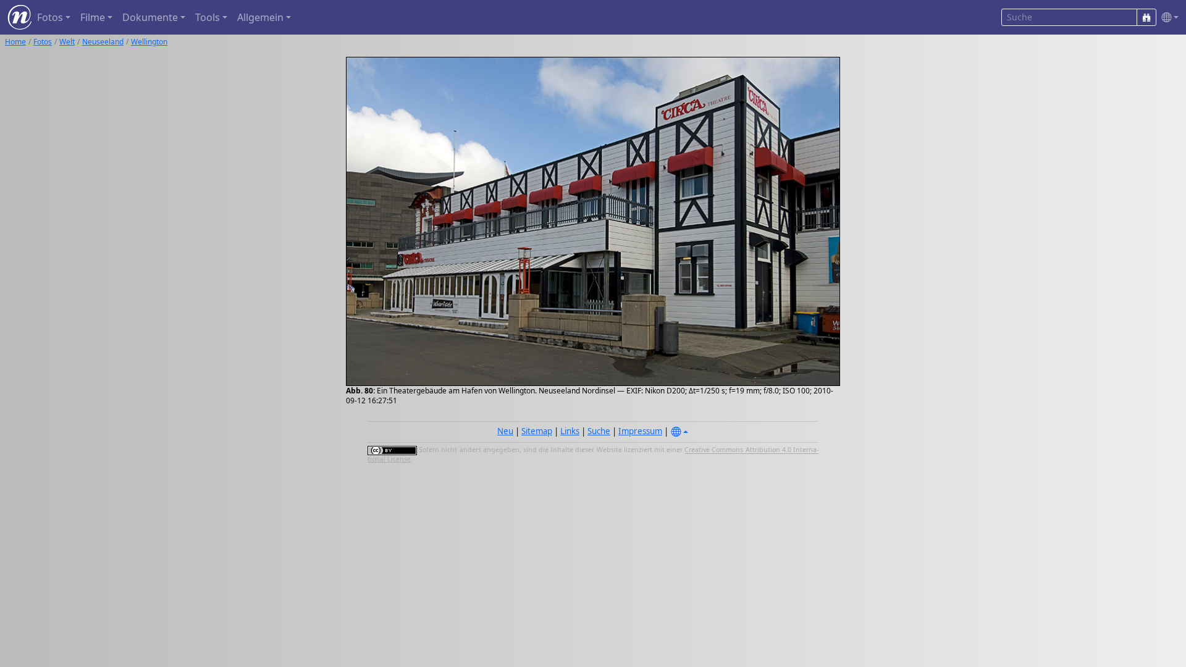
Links (569, 431)
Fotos (42, 41)
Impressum (640, 431)
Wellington (149, 41)
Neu (505, 431)
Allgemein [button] (260, 17)
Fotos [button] (50, 17)
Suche (598, 431)
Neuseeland (103, 41)
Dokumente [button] (150, 17)
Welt (67, 41)
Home (15, 41)
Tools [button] (207, 17)
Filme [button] (92, 17)
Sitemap (536, 431)
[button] (1167, 17)
